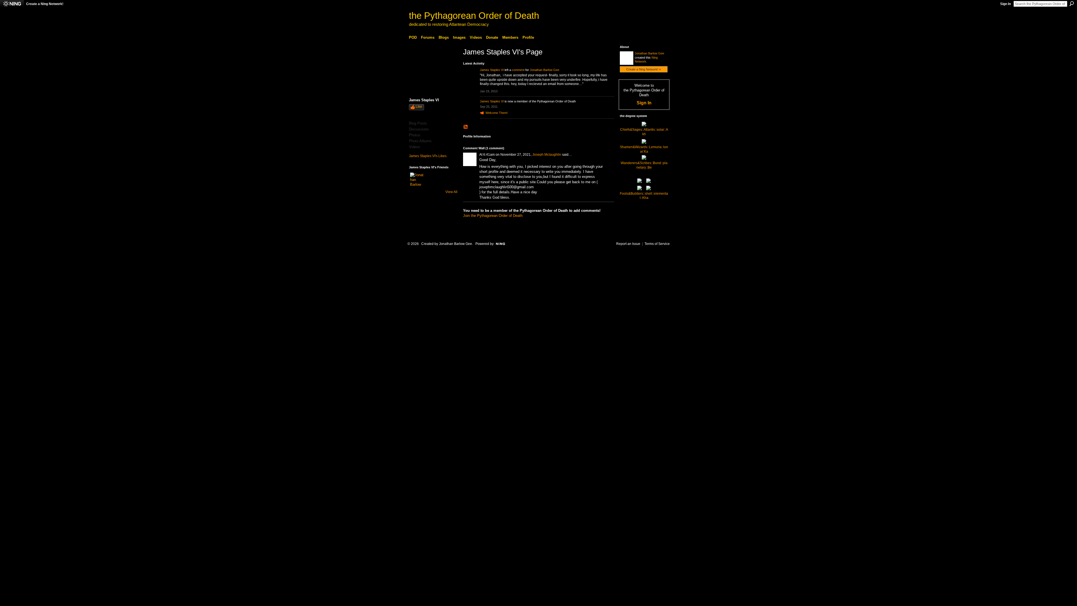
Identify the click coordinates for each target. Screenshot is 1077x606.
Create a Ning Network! (44, 4)
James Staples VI (492, 70)
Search (1071, 3)
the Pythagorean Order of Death (474, 15)
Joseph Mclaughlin (546, 155)
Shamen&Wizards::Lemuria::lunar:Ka (644, 149)
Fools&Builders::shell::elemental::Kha (644, 196)
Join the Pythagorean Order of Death (493, 216)
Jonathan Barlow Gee (544, 70)
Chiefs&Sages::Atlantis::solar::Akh (644, 132)
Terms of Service (657, 244)
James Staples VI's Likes (428, 156)
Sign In (1005, 4)
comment (518, 70)
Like (419, 107)
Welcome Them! (496, 112)
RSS (465, 127)
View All (451, 192)
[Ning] (12, 4)
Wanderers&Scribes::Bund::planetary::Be (644, 165)
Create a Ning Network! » (643, 69)
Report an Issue (628, 244)
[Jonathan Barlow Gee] (417, 179)
